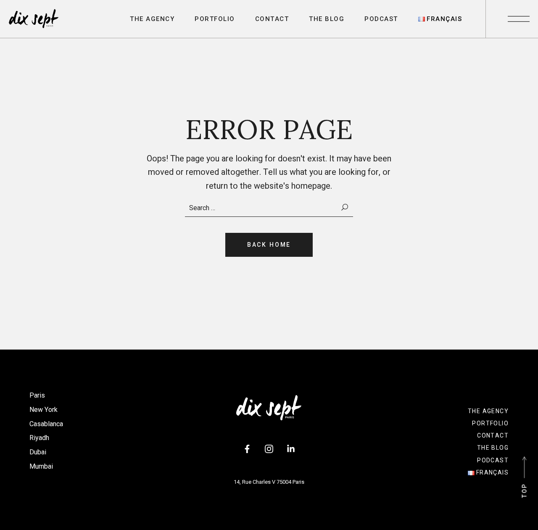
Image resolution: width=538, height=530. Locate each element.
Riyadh (39, 438)
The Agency (488, 411)
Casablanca (46, 424)
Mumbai (41, 466)
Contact (493, 435)
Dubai (37, 452)
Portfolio (490, 423)
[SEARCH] (345, 207)
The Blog (493, 447)
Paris (37, 395)
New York (43, 410)
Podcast (493, 460)
